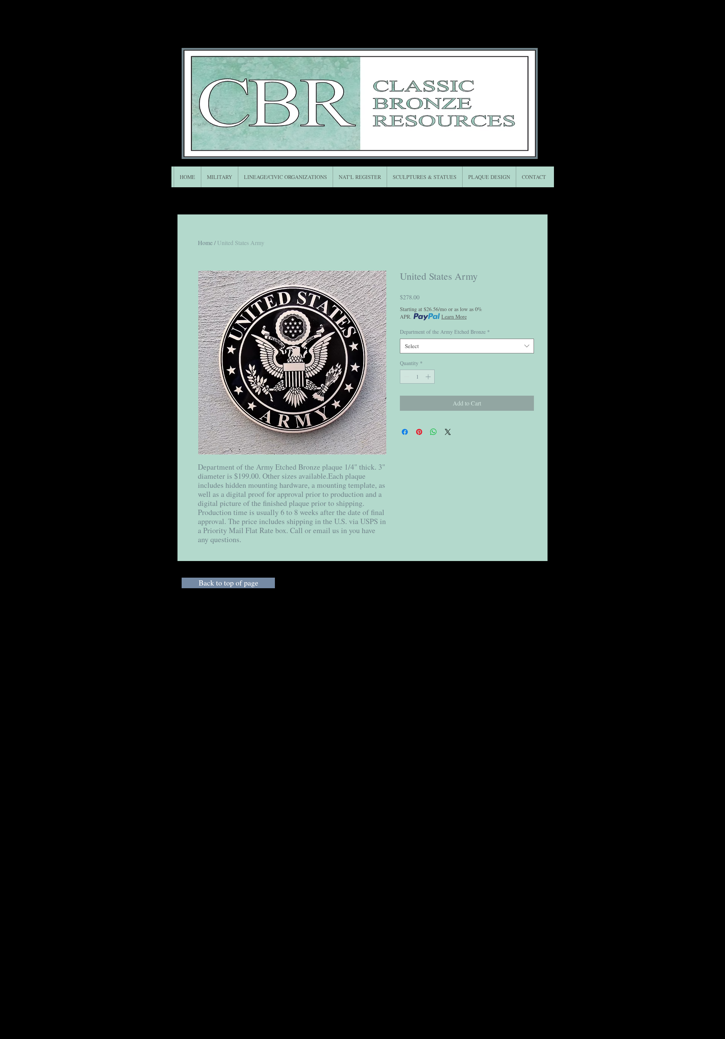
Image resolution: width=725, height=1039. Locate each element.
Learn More (454, 316)
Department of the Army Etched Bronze (445, 331)
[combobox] (467, 346)
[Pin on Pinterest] (419, 431)
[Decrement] (405, 376)
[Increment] (428, 376)
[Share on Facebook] (404, 431)
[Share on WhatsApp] (433, 431)
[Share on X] (447, 431)
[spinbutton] (417, 376)
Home (205, 243)
